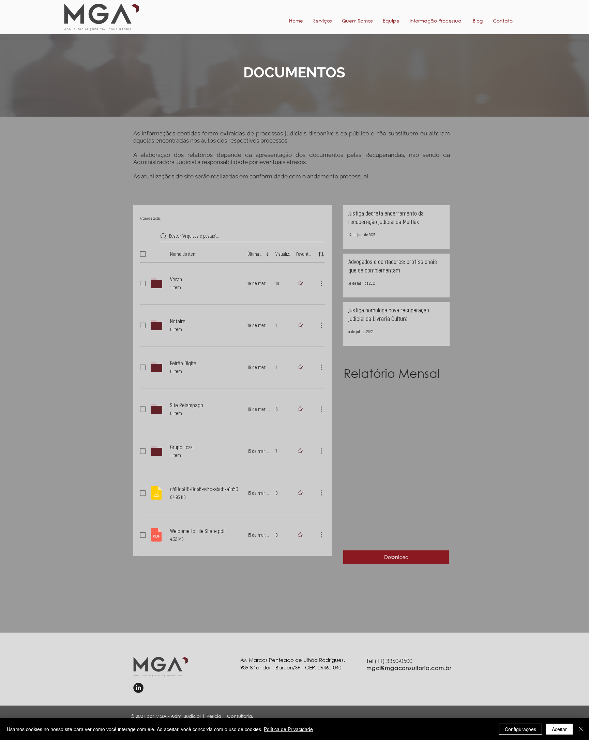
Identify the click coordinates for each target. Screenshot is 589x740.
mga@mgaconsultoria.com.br (409, 667)
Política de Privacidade (288, 729)
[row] (232, 252)
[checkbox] (143, 254)
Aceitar (559, 729)
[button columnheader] (321, 254)
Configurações (520, 729)
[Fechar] (581, 729)
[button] (436, 20)
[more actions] (321, 283)
